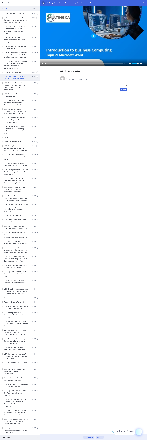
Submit (123, 89)
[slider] (84, 63)
